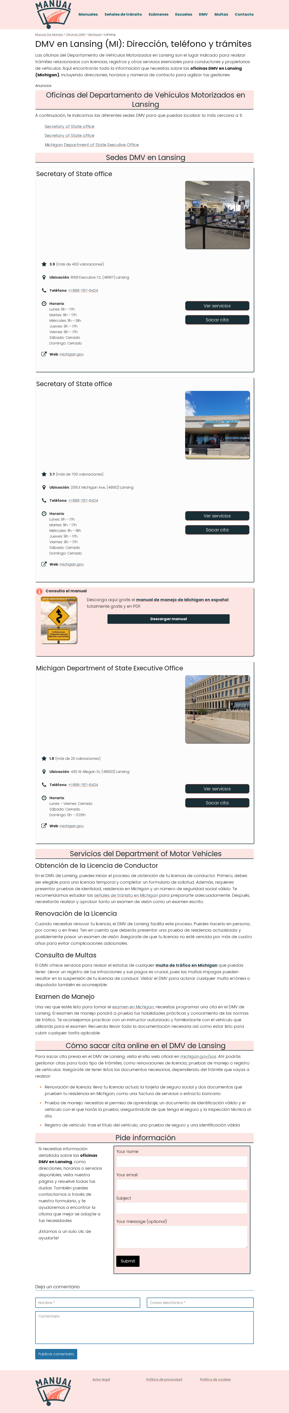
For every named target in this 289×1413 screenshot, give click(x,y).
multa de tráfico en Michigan (186, 965)
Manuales (88, 14)
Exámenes (158, 14)
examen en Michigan (133, 1007)
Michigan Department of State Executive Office (92, 145)
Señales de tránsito (123, 14)
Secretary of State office (69, 126)
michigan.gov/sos (198, 1056)
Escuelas (183, 14)
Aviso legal (101, 1379)
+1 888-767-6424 (83, 290)
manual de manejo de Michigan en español (182, 599)
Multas (221, 14)
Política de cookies (215, 1379)
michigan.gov (72, 354)
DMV (203, 14)
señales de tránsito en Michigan (126, 895)
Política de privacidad (164, 1379)
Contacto (244, 14)
